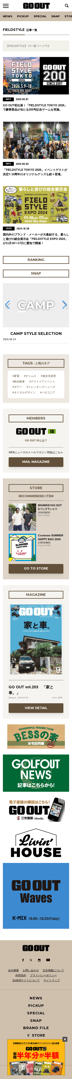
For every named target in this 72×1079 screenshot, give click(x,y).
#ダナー (17, 386)
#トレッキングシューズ (41, 386)
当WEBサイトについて (26, 980)
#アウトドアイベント (42, 381)
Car (50, 11)
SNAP (55, 16)
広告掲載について (53, 970)
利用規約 (20, 975)
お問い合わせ (31, 970)
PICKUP (23, 16)
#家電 (15, 375)
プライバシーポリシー (43, 975)
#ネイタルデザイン (24, 392)
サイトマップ (52, 980)
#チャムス (30, 375)
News (7, 16)
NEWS (36, 998)
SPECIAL (40, 16)
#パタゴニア (47, 392)
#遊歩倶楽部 (48, 375)
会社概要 (13, 970)
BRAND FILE (36, 1028)
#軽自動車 (18, 381)
